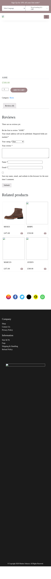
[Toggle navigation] (46, 17)
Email (5, 167)
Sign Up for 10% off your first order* (25, 3)
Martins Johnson (24, 564)
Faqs (3, 343)
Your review (7, 146)
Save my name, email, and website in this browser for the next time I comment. (25, 177)
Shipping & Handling (10, 346)
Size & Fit (6, 340)
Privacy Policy (7, 330)
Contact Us (6, 327)
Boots (12, 98)
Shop (4, 324)
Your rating (7, 142)
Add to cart (18, 90)
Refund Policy (7, 349)
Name (5, 162)
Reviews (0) (9, 106)
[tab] (9, 105)
